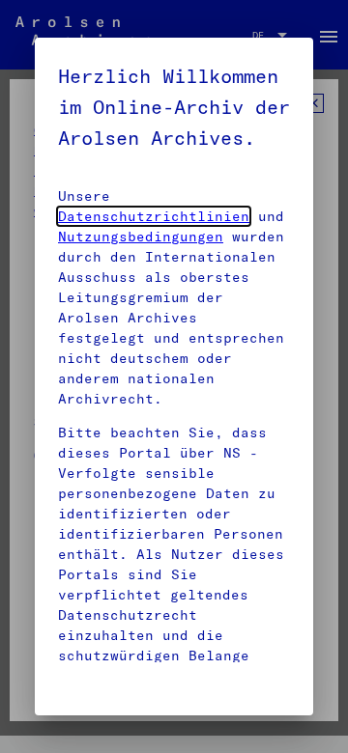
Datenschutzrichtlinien (153, 216)
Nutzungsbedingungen (140, 236)
